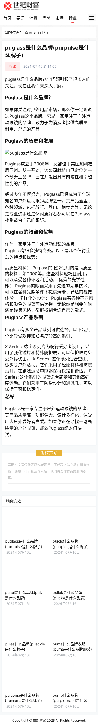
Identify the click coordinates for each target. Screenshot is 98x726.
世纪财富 (39, 720)
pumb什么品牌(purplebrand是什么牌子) (72, 700)
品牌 (46, 18)
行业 (73, 18)
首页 (7, 18)
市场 (60, 18)
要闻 (20, 18)
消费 (33, 18)
